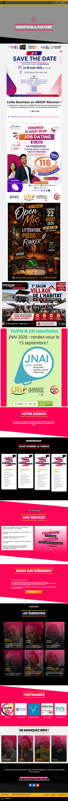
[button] (17, 528)
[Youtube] (37, 785)
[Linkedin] (34, 785)
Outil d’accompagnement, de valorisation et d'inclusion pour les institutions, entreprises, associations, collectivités (14, 547)
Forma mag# (47, 717)
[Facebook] (30, 785)
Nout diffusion (60, 717)
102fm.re (7, 717)
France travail (21, 717)
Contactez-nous (34, 591)
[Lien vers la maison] (3, 2)
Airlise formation (34, 717)
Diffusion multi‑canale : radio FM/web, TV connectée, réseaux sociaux (14, 537)
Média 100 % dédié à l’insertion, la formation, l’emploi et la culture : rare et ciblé (15, 528)
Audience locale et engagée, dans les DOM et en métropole (16, 532)
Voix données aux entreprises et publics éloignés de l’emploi (16, 542)
